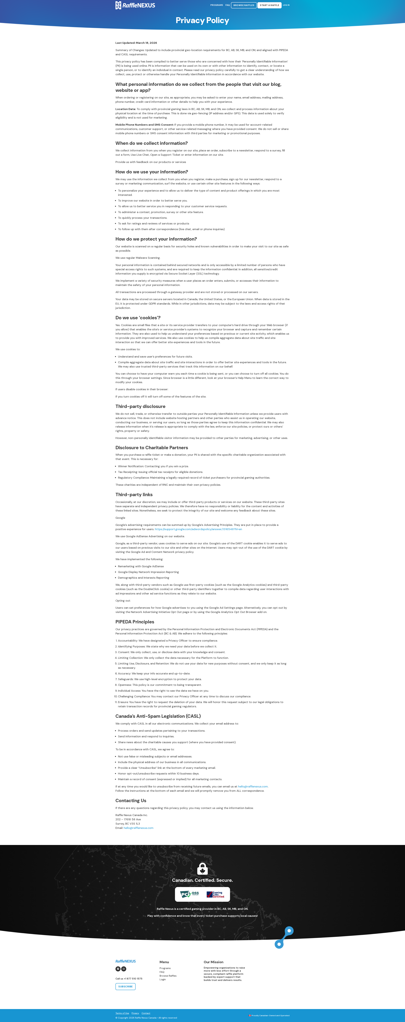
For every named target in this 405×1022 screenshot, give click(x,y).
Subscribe (125, 986)
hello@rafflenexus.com (253, 786)
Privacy (135, 1013)
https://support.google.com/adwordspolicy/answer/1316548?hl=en (198, 529)
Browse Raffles (244, 5)
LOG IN (286, 5)
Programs (216, 5)
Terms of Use (122, 1013)
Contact (146, 1013)
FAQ (227, 5)
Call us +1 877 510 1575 (128, 978)
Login (163, 979)
